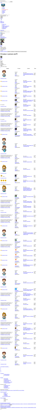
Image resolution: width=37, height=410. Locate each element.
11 (15, 208)
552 (15, 83)
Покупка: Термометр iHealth (27, 255)
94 (15, 274)
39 (15, 310)
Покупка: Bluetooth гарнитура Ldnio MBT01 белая (28, 265)
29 (15, 305)
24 (15, 178)
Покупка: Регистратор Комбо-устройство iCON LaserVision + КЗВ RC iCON (28, 233)
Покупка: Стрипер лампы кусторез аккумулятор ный (27, 202)
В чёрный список (17, 51)
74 (15, 75)
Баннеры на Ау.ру (7, 385)
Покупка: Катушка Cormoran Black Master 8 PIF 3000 (28, 91)
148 (15, 163)
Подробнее (2, 111)
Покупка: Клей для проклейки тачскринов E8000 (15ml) (28, 290)
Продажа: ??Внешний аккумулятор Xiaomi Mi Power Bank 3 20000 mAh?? (28, 294)
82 (15, 190)
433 (15, 131)
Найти (2, 16)
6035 (18, 291)
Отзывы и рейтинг (7, 382)
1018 (15, 147)
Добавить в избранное (11, 51)
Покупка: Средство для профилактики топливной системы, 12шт (27, 130)
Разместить (2, 21)
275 (15, 102)
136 (15, 170)
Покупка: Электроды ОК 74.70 (28, 282)
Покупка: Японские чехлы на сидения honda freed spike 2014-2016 (28, 74)
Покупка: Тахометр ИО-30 (27, 161)
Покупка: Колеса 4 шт (26, 348)
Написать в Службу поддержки (5, 405)
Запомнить (3, 33)
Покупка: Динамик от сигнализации (26, 299)
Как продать (6, 379)
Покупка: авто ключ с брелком (28, 110)
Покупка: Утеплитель (26, 221)
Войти (5, 37)
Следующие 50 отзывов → (4, 366)
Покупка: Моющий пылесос (28, 338)
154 (15, 116)
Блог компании (6, 375)
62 (15, 198)
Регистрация (2, 36)
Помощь (1, 377)
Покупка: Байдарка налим (27, 211)
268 (15, 235)
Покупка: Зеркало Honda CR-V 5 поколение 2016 (28, 146)
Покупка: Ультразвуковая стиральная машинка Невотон (28, 135)
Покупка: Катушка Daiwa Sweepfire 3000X (27, 87)
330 (15, 136)
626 (15, 364)
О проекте (2, 373)
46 (15, 158)
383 (15, 203)
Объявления (6, 386)
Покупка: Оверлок (26, 343)
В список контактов (23, 51)
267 (15, 340)
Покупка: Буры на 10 (26, 169)
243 (15, 242)
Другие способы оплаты (6, 396)
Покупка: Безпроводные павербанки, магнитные (27, 207)
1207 (15, 325)
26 (15, 330)
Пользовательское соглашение (5, 406)
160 (15, 247)
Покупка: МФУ (25, 304)
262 (15, 126)
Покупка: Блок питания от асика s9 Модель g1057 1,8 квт (28, 309)
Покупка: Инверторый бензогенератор (27, 105)
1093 (15, 182)
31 (15, 335)
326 (15, 121)
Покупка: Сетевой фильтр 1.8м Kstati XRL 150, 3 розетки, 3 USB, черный (28, 101)
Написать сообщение (3, 51)
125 (15, 357)
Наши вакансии (6, 374)
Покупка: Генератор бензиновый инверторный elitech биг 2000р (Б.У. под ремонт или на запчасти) (27, 189)
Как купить (6, 378)
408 (1, 46)
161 (15, 252)
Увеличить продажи (7, 380)
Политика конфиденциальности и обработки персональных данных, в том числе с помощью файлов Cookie (18, 403)
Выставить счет (6, 387)
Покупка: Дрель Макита (27, 115)
